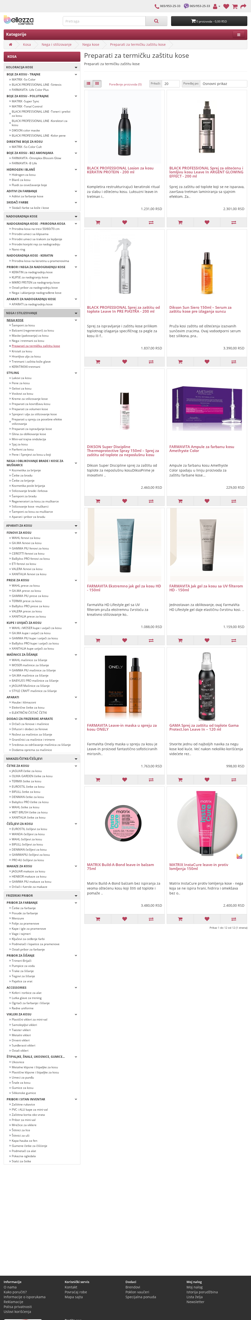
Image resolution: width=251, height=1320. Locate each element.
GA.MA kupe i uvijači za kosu (31, 633)
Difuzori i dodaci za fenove (30, 729)
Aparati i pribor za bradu (28, 517)
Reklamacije (13, 1301)
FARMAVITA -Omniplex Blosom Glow (36, 158)
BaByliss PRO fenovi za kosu (31, 559)
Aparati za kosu (18, 525)
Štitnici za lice (21, 1130)
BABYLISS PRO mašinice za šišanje (35, 680)
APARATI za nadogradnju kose (32, 304)
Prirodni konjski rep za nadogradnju (36, 244)
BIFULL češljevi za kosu (27, 844)
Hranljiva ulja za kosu (26, 356)
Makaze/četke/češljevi (23, 759)
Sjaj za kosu (20, 444)
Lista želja (195, 1297)
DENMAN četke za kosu (28, 797)
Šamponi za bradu (24, 496)
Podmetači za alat (24, 1151)
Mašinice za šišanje (22, 655)
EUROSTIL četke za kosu (28, 787)
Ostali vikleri (20, 1050)
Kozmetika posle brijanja (28, 486)
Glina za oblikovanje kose (29, 434)
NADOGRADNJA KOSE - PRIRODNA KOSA (36, 224)
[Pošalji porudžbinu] (243, 6)
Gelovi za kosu (21, 388)
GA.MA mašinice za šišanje (30, 675)
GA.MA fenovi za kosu (26, 543)
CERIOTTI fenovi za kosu (28, 553)
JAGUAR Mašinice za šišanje (31, 686)
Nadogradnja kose (21, 216)
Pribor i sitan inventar (26, 1099)
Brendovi (133, 1287)
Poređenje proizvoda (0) (125, 84)
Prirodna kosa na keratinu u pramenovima (40, 261)
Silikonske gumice (24, 1093)
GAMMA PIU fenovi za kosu (30, 548)
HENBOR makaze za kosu (29, 876)
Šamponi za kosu (23, 325)
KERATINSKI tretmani (26, 367)
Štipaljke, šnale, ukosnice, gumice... (36, 1057)
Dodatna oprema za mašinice (32, 750)
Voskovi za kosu (22, 394)
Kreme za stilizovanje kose (30, 399)
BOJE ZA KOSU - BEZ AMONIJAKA (30, 153)
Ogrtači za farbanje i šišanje (31, 1003)
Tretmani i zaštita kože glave (31, 361)
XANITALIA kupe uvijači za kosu (33, 648)
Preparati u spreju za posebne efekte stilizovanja (37, 421)
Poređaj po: (191, 83)
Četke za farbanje (24, 908)
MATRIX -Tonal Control (27, 106)
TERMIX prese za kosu (27, 601)
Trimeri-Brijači (21, 961)
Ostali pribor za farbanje (28, 949)
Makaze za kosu (19, 866)
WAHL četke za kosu (25, 807)
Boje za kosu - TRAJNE (23, 74)
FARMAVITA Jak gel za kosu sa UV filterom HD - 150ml (206, 588)
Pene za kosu (21, 383)
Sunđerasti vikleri (23, 1045)
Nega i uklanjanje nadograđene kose (37, 293)
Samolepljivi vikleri (24, 1025)
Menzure (18, 918)
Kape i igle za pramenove (29, 929)
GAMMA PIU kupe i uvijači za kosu (35, 638)
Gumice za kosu (22, 1088)
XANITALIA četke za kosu (28, 817)
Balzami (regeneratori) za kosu (33, 330)
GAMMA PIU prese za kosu (30, 596)
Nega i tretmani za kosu (28, 341)
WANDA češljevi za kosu (28, 834)
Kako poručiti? (15, 1292)
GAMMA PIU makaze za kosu (31, 882)
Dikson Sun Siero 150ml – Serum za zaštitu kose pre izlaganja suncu (200, 309)
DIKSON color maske (26, 130)
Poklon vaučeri (137, 1292)
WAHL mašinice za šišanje (29, 660)
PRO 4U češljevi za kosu (28, 860)
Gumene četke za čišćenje (29, 1146)
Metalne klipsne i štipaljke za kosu (35, 1067)
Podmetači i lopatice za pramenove (36, 944)
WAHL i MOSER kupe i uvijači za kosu (37, 628)
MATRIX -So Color (24, 79)
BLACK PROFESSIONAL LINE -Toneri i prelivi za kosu (41, 113)
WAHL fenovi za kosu (26, 538)
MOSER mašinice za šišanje (30, 665)
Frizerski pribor (18, 895)
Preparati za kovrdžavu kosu (31, 404)
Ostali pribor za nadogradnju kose (35, 287)
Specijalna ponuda (141, 1297)
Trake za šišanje (23, 971)
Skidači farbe (17, 202)
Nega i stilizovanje (57, 44)
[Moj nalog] (216, 6)
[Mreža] (97, 83)
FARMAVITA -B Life (24, 163)
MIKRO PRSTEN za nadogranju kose (36, 282)
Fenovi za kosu (19, 533)
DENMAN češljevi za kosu (29, 849)
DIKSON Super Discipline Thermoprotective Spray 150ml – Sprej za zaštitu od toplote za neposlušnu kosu (123, 450)
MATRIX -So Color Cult (27, 147)
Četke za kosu (18, 766)
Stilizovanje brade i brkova (30, 491)
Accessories (16, 988)
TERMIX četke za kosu (26, 781)
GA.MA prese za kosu (26, 591)
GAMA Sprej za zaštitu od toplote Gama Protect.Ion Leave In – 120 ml (204, 727)
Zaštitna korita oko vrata (28, 1115)
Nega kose (90, 44)
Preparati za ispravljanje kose (32, 429)
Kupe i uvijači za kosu (24, 623)
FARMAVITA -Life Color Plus (30, 90)
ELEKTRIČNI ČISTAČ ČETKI (29, 713)
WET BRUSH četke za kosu (30, 812)
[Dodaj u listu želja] (124, 222)
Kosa (27, 44)
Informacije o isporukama (25, 1297)
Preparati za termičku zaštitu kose (138, 44)
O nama (10, 1287)
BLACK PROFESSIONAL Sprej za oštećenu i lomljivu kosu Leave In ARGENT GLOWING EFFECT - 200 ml (206, 172)
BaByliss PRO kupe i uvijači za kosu (35, 643)
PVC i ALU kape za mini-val (30, 1109)
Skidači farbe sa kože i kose (30, 208)
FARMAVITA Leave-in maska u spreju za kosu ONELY (122, 727)
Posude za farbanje (25, 913)
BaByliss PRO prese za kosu (30, 606)
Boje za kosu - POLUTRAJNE (28, 96)
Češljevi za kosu (20, 824)
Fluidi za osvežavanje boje (29, 185)
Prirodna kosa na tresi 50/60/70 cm (36, 229)
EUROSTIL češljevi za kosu (29, 829)
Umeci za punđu (23, 1077)
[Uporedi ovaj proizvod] (151, 222)
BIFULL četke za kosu (26, 792)
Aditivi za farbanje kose (27, 196)
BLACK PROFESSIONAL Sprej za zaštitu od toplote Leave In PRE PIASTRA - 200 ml (123, 309)
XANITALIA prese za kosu (29, 616)
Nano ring (18, 249)
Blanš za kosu (21, 180)
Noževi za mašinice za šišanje (32, 734)
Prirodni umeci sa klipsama (30, 234)
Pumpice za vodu (23, 966)
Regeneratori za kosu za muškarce (35, 501)
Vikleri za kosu (19, 1014)
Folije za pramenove (25, 923)
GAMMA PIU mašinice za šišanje (34, 670)
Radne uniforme (23, 1008)
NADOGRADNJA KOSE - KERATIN (30, 255)
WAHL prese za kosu (26, 585)
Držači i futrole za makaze (29, 887)
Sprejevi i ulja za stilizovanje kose (34, 414)
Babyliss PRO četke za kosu (30, 802)
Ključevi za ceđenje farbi (28, 939)
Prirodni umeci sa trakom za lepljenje (37, 239)
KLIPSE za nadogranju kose (30, 277)
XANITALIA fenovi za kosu (29, 574)
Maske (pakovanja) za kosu (30, 335)
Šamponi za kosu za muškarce (32, 512)
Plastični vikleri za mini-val (29, 1019)
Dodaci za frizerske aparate (30, 719)
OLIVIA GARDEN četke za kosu (32, 776)
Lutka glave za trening (27, 998)
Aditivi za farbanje (22, 191)
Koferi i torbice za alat (26, 993)
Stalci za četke (21, 1161)
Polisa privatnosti (18, 1306)
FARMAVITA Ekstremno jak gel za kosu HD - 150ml (124, 588)
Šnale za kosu (21, 1083)
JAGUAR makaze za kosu (28, 871)
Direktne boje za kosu (25, 142)
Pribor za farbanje (22, 903)
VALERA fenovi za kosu (27, 569)
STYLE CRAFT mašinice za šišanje (34, 691)
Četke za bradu (22, 475)
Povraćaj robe (76, 1292)
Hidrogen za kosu (24, 175)
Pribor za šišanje (21, 955)
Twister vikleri (21, 1030)
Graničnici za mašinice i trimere (33, 739)
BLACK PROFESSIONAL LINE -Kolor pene (39, 135)
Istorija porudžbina (202, 1292)
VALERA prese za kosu (27, 611)
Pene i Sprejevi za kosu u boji (31, 454)
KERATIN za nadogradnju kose (32, 272)
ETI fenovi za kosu (24, 564)
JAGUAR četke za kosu (27, 771)
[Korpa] (235, 6)
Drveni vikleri (21, 1040)
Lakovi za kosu (21, 378)
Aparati (13, 697)
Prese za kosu (18, 580)
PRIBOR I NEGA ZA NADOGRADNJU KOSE (36, 267)
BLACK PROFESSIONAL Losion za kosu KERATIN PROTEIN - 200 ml (120, 170)
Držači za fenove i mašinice (30, 724)
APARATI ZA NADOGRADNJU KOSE (31, 299)
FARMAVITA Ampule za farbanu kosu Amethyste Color (201, 448)
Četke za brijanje (23, 480)
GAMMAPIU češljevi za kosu (31, 855)
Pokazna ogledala (24, 1156)
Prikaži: (156, 83)
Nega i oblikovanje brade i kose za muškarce (35, 463)
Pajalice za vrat (22, 981)
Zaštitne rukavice (23, 1104)
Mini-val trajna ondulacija (29, 439)
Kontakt (71, 1287)
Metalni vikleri (21, 1035)
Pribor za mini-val (24, 1120)
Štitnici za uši (20, 1135)
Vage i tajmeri (21, 934)
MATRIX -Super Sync (25, 101)
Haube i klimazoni (24, 702)
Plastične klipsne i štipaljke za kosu (35, 1072)
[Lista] (88, 83)
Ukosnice (18, 1062)
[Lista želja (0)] (226, 6)
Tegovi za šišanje (23, 976)
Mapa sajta (74, 1297)
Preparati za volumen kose (30, 409)
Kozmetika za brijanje (26, 470)
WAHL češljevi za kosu (27, 839)
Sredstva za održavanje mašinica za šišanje (41, 745)
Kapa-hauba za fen (24, 1141)
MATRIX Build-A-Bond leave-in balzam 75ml (120, 866)
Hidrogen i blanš (21, 169)
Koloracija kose (18, 67)
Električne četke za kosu (28, 707)
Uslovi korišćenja (17, 1311)
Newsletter (195, 1301)
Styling (13, 373)
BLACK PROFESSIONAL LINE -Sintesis (37, 85)
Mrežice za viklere (24, 1125)
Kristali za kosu (22, 351)
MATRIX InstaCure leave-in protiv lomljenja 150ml (198, 866)
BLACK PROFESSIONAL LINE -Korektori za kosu (39, 123)
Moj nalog (195, 1287)
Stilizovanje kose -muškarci (30, 506)
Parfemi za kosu (23, 449)
